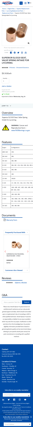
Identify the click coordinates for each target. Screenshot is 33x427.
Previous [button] (5, 251)
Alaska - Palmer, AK (7, 377)
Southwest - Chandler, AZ (9, 366)
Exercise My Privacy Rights (22, 403)
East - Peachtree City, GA (9, 375)
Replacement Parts (7, 13)
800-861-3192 (16, 354)
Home (4, 8)
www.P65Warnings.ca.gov (20, 130)
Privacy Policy (17, 409)
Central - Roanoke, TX (8, 368)
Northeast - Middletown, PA (9, 373)
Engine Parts (11, 8)
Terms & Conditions (26, 407)
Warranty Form (11, 220)
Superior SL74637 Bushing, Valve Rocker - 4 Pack (15, 255)
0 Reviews (12, 67)
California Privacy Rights (9, 403)
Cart (30, 3)
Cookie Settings (16, 405)
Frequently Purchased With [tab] (15, 232)
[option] (16, 32)
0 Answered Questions (22, 67)
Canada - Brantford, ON (8, 379)
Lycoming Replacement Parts (15, 11)
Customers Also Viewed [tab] (13, 270)
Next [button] (27, 251)
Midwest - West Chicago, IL (9, 370)
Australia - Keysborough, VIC (10, 381)
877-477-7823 (11, 352)
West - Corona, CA (7, 364)
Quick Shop (16, 263)
